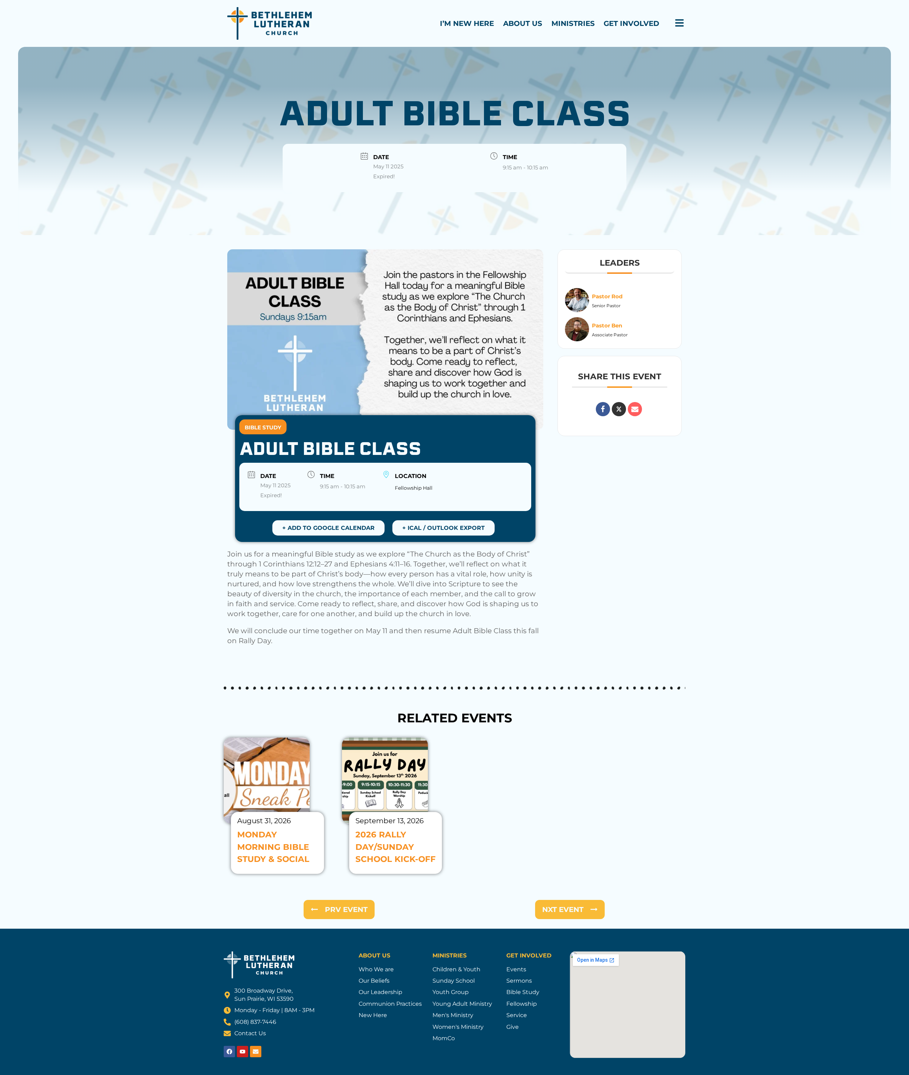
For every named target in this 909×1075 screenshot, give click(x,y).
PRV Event (346, 909)
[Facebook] (229, 1051)
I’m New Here (467, 23)
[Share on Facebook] (603, 409)
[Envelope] (255, 1051)
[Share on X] (619, 409)
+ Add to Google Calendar (328, 528)
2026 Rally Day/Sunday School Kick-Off (395, 847)
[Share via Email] (635, 409)
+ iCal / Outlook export (443, 528)
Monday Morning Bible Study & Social (273, 847)
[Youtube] (242, 1051)
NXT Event (562, 909)
